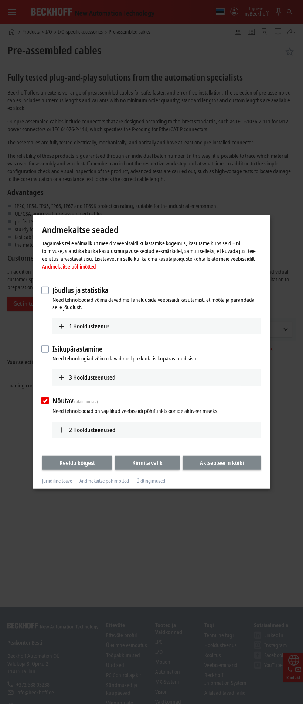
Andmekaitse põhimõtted (69, 266)
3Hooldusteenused (92, 377)
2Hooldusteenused (92, 430)
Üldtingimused (150, 480)
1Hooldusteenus (89, 326)
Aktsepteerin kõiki (222, 462)
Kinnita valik (147, 462)
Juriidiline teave (57, 480)
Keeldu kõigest (77, 462)
